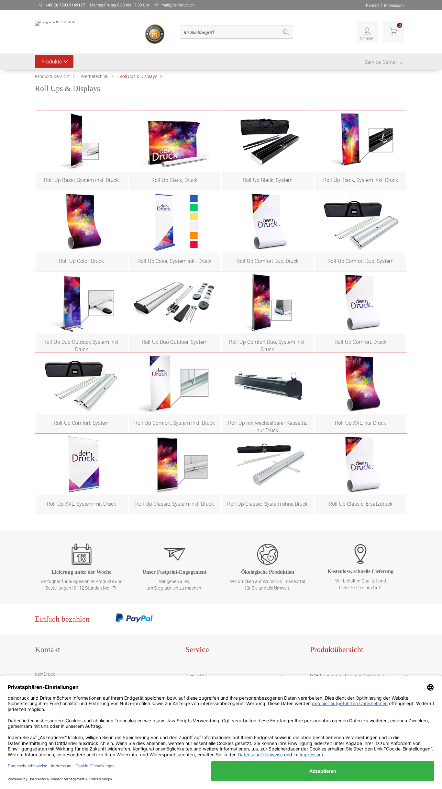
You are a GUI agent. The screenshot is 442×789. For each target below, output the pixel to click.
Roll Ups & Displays (138, 76)
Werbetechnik (94, 76)
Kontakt (373, 5)
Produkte (51, 61)
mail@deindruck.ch (178, 4)
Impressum (394, 5)
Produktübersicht (52, 76)
